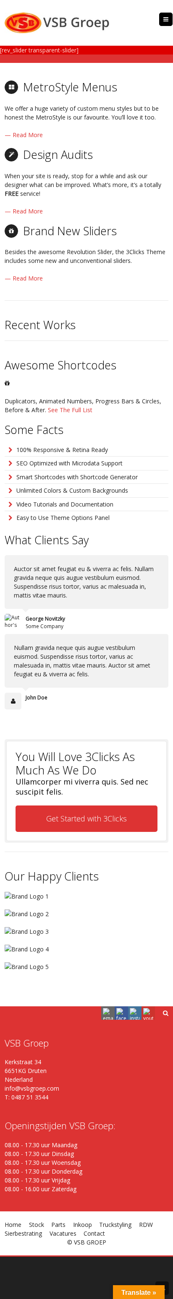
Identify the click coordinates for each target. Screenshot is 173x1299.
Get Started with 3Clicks (86, 818)
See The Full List (70, 410)
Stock (36, 1225)
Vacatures (63, 1233)
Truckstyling (115, 1225)
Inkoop (82, 1225)
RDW (146, 1225)
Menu (172, 19)
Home (13, 1225)
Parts (58, 1225)
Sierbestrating (23, 1233)
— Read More (24, 135)
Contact (94, 1233)
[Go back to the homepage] (57, 23)
